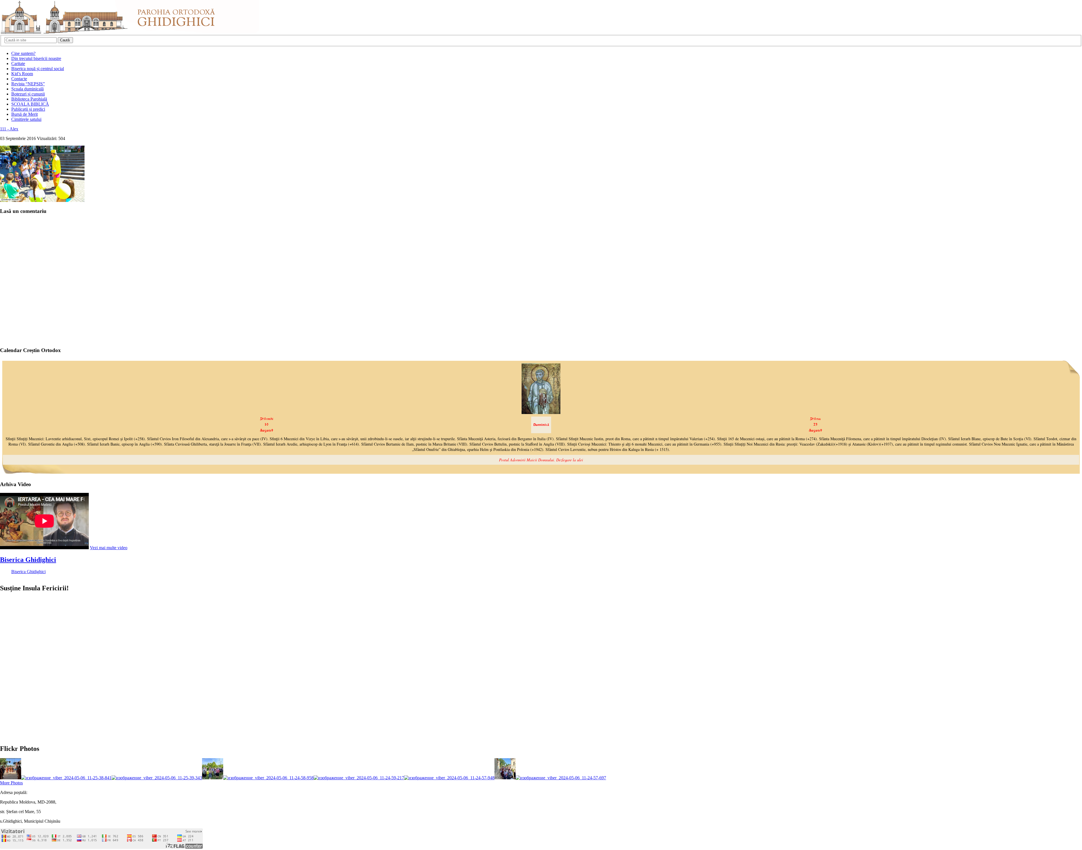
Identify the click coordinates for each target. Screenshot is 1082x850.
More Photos (11, 782)
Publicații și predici (28, 109)
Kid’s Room (22, 73)
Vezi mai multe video (108, 547)
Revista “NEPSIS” (28, 83)
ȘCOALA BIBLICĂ (30, 104)
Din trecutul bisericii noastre (36, 58)
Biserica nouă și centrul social (37, 68)
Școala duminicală (27, 88)
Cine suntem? (23, 53)
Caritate (18, 63)
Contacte (19, 78)
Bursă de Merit (24, 114)
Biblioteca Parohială (29, 99)
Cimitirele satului (26, 119)
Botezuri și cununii (28, 94)
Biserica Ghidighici (28, 559)
